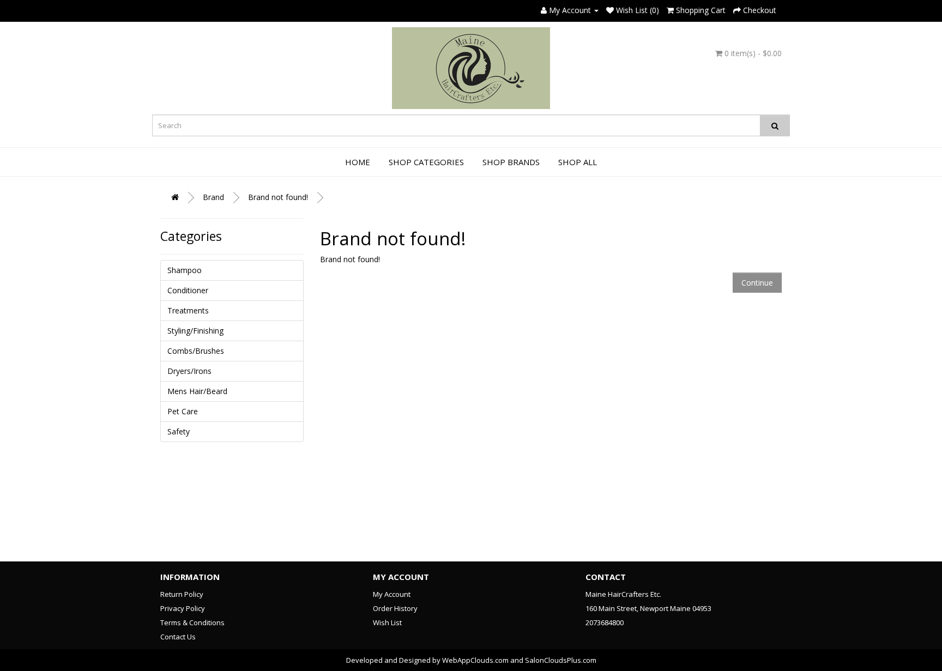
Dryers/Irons (189, 371)
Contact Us (178, 637)
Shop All (577, 161)
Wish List (387, 622)
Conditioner (187, 290)
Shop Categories (426, 161)
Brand (213, 197)
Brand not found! (278, 197)
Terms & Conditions (192, 622)
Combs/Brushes (195, 351)
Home (357, 161)
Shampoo (184, 270)
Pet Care (182, 411)
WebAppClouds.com (475, 660)
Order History (395, 608)
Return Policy (181, 594)
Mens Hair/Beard (197, 391)
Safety (178, 431)
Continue (757, 282)
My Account (391, 594)
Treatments (188, 310)
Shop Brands (511, 161)
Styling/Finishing (195, 330)
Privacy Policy (182, 608)
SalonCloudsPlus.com (560, 660)
